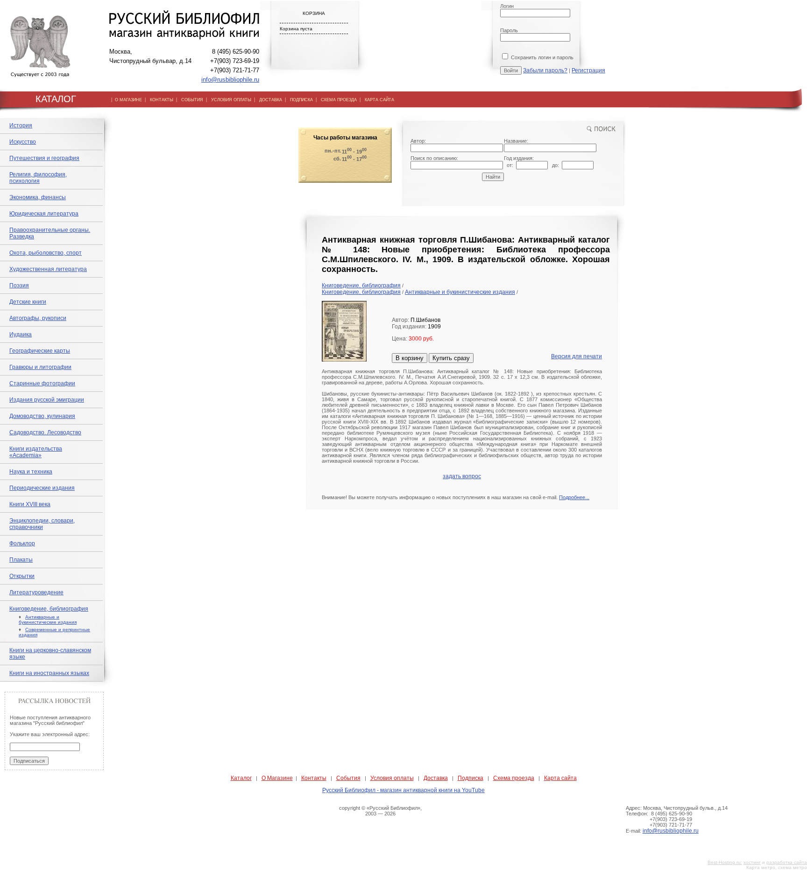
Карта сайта (560, 778)
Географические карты (39, 351)
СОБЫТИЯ (192, 99)
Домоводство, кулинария (42, 416)
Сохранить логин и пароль (541, 57)
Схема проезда (513, 778)
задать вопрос (462, 476)
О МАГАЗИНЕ (128, 99)
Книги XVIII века (29, 504)
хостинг (752, 862)
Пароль (509, 30)
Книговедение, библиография (48, 609)
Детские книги (27, 302)
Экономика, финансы (37, 197)
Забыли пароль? (545, 70)
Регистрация (588, 70)
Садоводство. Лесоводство (45, 432)
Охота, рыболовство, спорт (45, 253)
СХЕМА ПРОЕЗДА (339, 99)
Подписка (470, 778)
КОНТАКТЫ (161, 99)
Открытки (22, 576)
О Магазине (277, 778)
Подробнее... (574, 497)
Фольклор (22, 543)
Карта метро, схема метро (776, 867)
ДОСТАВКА (270, 99)
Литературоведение (36, 592)
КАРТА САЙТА (379, 99)
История (20, 125)
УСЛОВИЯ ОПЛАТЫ (231, 99)
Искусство (22, 142)
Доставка (436, 778)
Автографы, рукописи (37, 318)
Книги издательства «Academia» (35, 452)
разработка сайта (786, 862)
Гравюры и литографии (40, 367)
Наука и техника (30, 471)
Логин (507, 6)
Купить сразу (451, 358)
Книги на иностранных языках (49, 673)
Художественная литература (48, 269)
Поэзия (19, 285)
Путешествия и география (44, 158)
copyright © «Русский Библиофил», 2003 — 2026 (380, 810)
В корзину (410, 358)
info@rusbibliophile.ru (230, 79)
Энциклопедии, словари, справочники (42, 523)
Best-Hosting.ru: (725, 862)
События (348, 778)
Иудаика (20, 334)
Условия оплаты (392, 778)
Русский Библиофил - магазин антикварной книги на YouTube (403, 790)
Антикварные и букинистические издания (48, 619)
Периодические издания (42, 488)
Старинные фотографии (42, 383)
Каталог (241, 778)
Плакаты (21, 560)
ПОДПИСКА (301, 99)
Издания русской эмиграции (46, 400)
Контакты (313, 778)
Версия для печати (576, 356)
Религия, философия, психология (38, 177)
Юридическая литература (43, 213)
